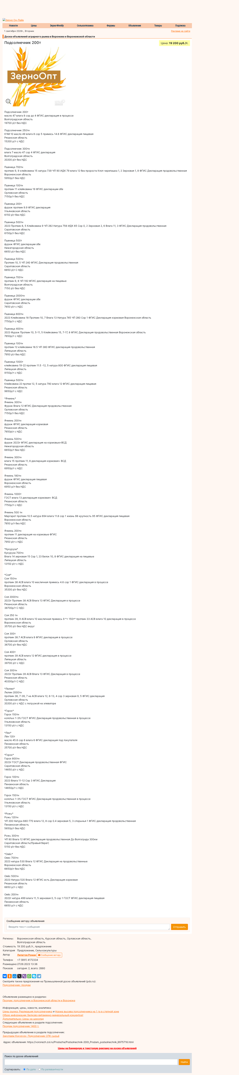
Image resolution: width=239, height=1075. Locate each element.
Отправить (179, 926)
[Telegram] (39, 976)
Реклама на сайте (180, 31)
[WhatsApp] (29, 976)
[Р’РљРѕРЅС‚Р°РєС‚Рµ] (5, 976)
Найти (184, 1061)
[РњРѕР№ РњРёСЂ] (14, 976)
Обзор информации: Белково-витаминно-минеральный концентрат (43, 1015)
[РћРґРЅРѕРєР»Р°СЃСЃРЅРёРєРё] (10, 976)
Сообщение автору (50, 955)
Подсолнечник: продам (17, 985)
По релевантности (52, 1069)
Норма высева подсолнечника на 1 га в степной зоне (87, 1011)
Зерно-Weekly (57, 25)
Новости (13, 25)
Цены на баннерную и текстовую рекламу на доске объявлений (97, 1048)
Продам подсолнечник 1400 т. (21, 1026)
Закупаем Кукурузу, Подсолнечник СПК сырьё (31, 1035)
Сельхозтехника (85, 25)
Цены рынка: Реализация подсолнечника (27, 1011)
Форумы (111, 25)
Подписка (180, 25)
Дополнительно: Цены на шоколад (23, 1018)
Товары (158, 25)
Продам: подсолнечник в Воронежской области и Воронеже (39, 1000)
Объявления (134, 25)
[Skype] (34, 976)
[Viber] (24, 976)
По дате (31, 1069)
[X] (19, 976)
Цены (34, 25)
